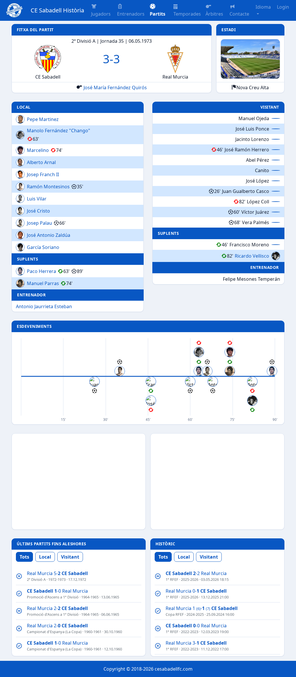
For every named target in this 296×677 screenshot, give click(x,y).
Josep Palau (39, 223)
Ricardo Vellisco (252, 256)
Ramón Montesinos (48, 186)
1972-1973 (57, 579)
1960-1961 (92, 631)
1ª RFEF (172, 579)
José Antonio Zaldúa (48, 235)
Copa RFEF (175, 614)
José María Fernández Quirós (115, 87)
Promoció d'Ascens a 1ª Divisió (53, 597)
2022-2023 (189, 631)
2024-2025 (195, 614)
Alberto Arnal (41, 162)
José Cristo (38, 211)
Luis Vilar (37, 199)
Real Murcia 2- (57, 608)
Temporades (187, 14)
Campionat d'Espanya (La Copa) (54, 631)
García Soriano (43, 247)
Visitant (70, 557)
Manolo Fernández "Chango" (58, 130)
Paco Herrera (41, 271)
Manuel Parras (43, 283)
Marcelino (38, 150)
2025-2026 (189, 579)
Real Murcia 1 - (202, 608)
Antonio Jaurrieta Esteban (44, 306)
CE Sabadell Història (57, 10)
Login (283, 7)
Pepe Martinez (43, 119)
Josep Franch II (43, 174)
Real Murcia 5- (57, 573)
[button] (159, 10)
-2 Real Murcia (196, 573)
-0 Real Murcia (57, 591)
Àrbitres (214, 14)
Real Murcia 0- (196, 591)
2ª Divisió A (36, 579)
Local (45, 557)
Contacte (239, 14)
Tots (24, 557)
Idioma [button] (263, 7)
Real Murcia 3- (196, 643)
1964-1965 (90, 597)
